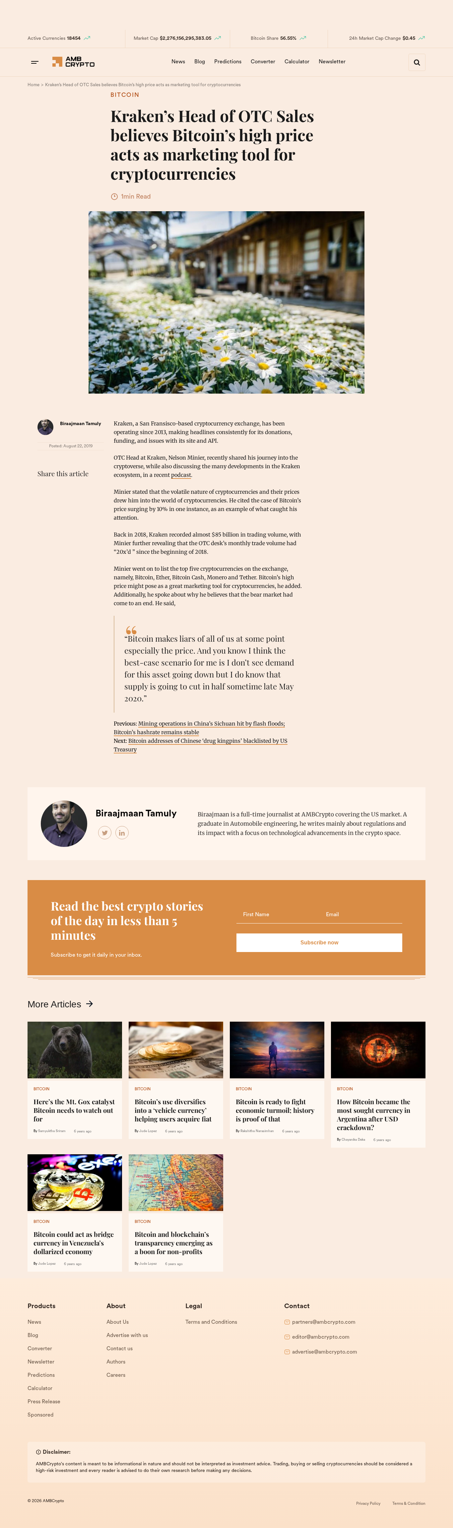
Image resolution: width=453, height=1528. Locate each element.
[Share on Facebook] (44, 490)
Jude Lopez (148, 1131)
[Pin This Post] (73, 490)
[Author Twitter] (105, 833)
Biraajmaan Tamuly (80, 423)
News (178, 62)
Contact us (119, 1349)
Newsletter (332, 62)
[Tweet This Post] (58, 490)
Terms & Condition (408, 1504)
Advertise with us (127, 1335)
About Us (117, 1322)
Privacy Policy (368, 1504)
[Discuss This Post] (44, 505)
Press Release (44, 1402)
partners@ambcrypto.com (324, 1322)
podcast (181, 475)
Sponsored (40, 1415)
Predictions (227, 62)
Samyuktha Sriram (52, 1131)
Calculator (297, 62)
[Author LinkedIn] (122, 833)
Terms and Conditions (211, 1322)
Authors (115, 1362)
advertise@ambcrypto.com (324, 1352)
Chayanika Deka (353, 1140)
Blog (199, 62)
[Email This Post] (88, 490)
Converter (263, 62)
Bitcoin (125, 95)
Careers (115, 1375)
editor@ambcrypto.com (321, 1337)
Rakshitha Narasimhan (257, 1131)
